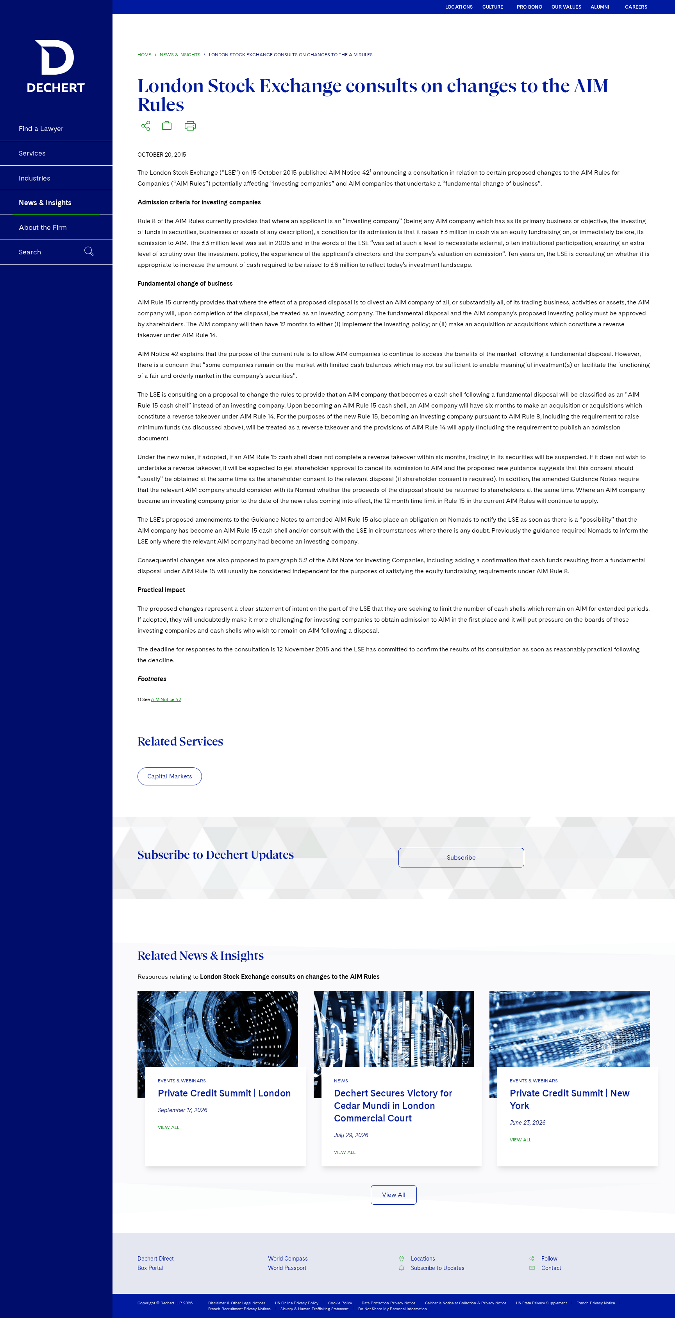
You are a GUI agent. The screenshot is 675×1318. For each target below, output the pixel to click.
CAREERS (636, 7)
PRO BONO (529, 7)
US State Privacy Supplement (541, 1302)
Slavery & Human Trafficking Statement (314, 1308)
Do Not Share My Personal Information (392, 1308)
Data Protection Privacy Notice (388, 1302)
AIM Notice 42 (166, 699)
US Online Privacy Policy (296, 1302)
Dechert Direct (156, 1258)
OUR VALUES (566, 7)
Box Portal (150, 1268)
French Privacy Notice (596, 1302)
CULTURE (493, 7)
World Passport (287, 1268)
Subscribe (461, 857)
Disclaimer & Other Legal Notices (236, 1302)
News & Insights (180, 54)
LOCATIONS (459, 7)
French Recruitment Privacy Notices (239, 1308)
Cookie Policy (340, 1302)
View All (168, 1127)
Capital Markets (169, 776)
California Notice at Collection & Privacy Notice (465, 1302)
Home (144, 54)
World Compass (288, 1258)
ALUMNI (600, 7)
